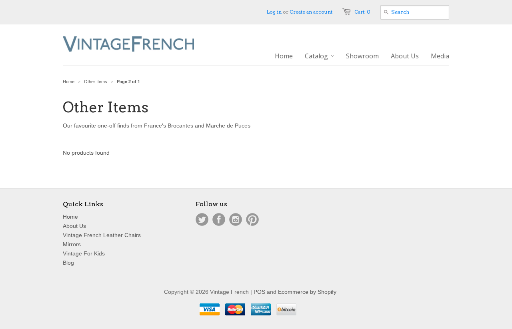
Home (70, 216)
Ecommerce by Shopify (307, 292)
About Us (74, 226)
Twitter (202, 219)
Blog (68, 262)
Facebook (218, 219)
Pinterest (252, 219)
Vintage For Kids (84, 253)
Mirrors (72, 244)
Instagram (235, 219)
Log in (274, 12)
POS (259, 292)
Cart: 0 (362, 12)
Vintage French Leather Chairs (102, 235)
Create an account (311, 12)
